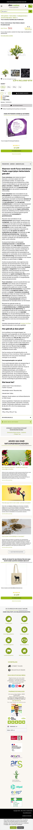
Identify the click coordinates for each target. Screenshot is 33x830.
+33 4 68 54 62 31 (16, 700)
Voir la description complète (7, 35)
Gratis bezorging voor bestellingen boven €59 (16, 1)
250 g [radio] (14, 87)
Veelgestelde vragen (24, 634)
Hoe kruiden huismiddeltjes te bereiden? (13, 536)
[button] (2, 6)
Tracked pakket (8, 623)
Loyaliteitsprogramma (8, 655)
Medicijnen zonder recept (24, 655)
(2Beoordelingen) (28, 29)
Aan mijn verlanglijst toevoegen (9, 79)
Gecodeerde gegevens (9, 644)
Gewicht (3, 83)
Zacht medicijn (13, 16)
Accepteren (13, 827)
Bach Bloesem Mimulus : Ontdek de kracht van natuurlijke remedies (15, 468)
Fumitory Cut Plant (25, 323)
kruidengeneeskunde (22, 16)
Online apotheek (4, 16)
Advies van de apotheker (11, 422)
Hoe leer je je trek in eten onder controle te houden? (16, 503)
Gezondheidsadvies (17, 552)
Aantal (2, 90)
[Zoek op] (30, 11)
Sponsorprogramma (24, 644)
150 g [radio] (8, 87)
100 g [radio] (3, 87)
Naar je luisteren (24, 623)
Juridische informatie (26, 815)
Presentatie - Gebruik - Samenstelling (13, 164)
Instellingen (20, 827)
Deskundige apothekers (8, 634)
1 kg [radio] (20, 87)
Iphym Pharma (4, 28)
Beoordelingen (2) (7, 417)
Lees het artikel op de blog (7, 480)
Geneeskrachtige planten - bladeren (9, 17)
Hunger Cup (17, 434)
